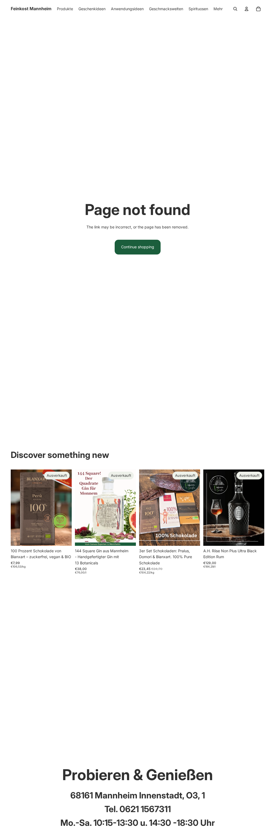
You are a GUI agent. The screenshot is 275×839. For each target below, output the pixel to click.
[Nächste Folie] (67, 507)
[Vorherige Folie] (15, 507)
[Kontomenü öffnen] (246, 9)
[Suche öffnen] (235, 9)
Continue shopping (137, 247)
